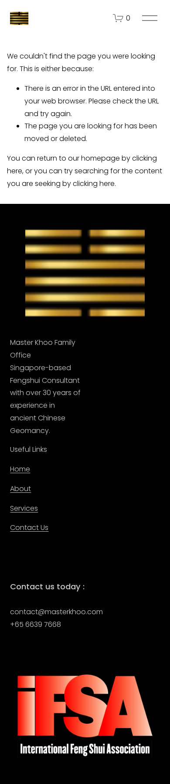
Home (20, 469)
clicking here (94, 184)
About (20, 489)
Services (24, 508)
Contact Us (29, 528)
